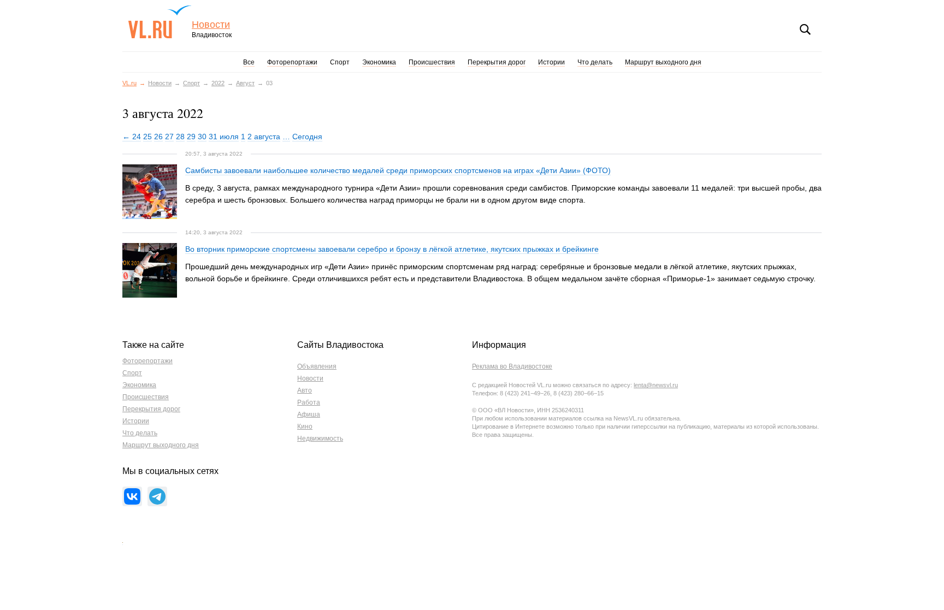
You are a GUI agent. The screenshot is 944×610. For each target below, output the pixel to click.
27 (169, 136)
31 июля (224, 136)
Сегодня (307, 136)
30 (202, 136)
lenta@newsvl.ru (656, 385)
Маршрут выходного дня (663, 62)
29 (191, 136)
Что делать (594, 62)
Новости (211, 25)
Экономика (379, 62)
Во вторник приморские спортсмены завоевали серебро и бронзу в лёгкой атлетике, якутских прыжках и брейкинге (392, 249)
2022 (218, 83)
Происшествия (432, 62)
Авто (304, 390)
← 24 (131, 136)
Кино (304, 426)
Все (249, 62)
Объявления (317, 366)
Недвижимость (320, 438)
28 (180, 136)
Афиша (308, 414)
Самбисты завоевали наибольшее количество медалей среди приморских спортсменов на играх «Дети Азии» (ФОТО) (398, 170)
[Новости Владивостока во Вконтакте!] (132, 496)
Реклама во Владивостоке (512, 366)
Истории (551, 62)
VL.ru (160, 21)
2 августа (263, 136)
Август (245, 83)
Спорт (340, 62)
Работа (308, 402)
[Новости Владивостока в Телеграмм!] (157, 496)
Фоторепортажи (292, 62)
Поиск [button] (805, 29)
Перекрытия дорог (497, 62)
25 (147, 136)
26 (158, 136)
